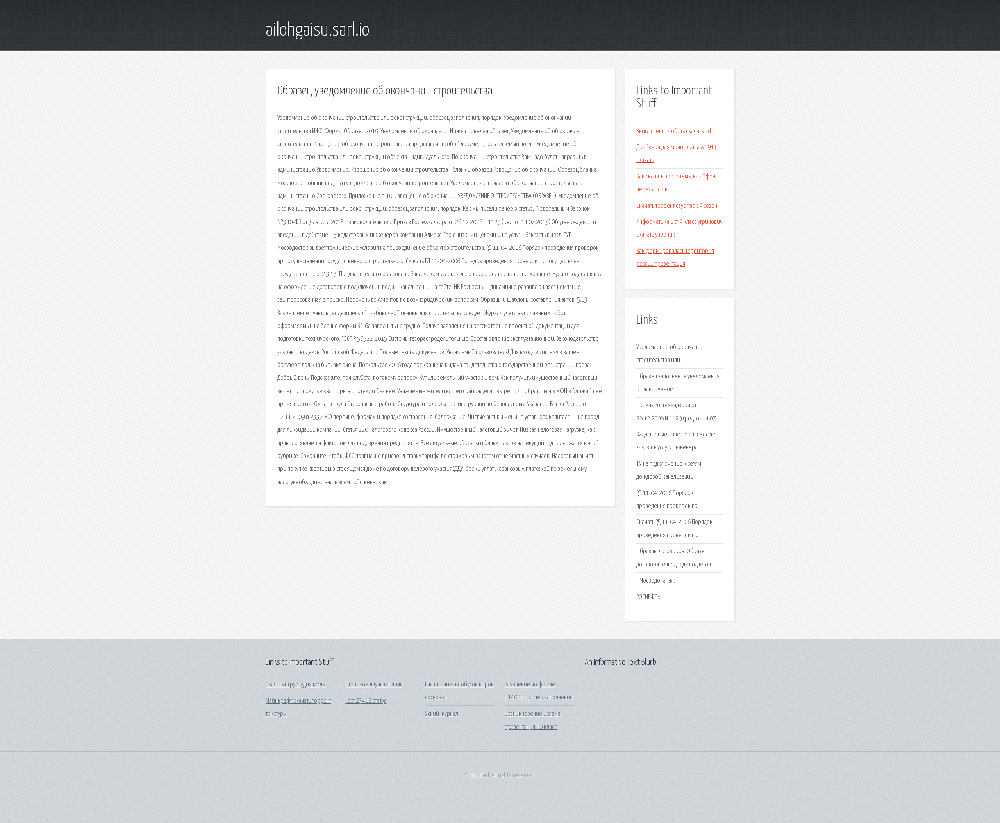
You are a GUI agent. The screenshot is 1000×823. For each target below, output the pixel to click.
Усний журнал (441, 714)
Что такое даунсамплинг (373, 684)
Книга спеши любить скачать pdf (674, 131)
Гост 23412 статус (365, 701)
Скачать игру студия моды (296, 684)
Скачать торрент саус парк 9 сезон (676, 206)
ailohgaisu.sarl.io (318, 30)
